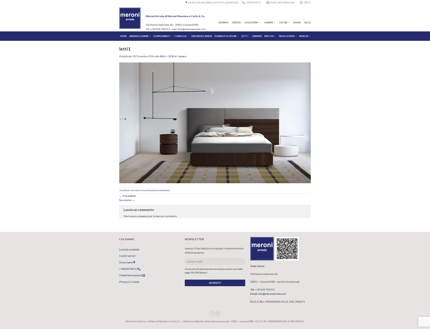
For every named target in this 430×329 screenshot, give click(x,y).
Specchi (269, 36)
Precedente (127, 195)
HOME (123, 36)
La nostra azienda (129, 249)
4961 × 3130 (166, 56)
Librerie (257, 36)
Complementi (161, 36)
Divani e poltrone (225, 36)
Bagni (297, 22)
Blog (308, 22)
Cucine (283, 22)
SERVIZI (236, 22)
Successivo (127, 200)
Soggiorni (251, 22)
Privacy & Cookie (129, 281)
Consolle (180, 36)
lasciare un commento (159, 190)
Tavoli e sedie (286, 36)
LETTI (244, 36)
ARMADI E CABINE (139, 36)
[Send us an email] (217, 313)
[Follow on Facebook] (212, 313)
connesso (142, 216)
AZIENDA (223, 22)
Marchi (304, 36)
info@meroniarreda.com (272, 293)
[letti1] (215, 122)
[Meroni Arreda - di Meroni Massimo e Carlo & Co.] (130, 18)
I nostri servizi (127, 255)
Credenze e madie (201, 36)
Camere (268, 22)
